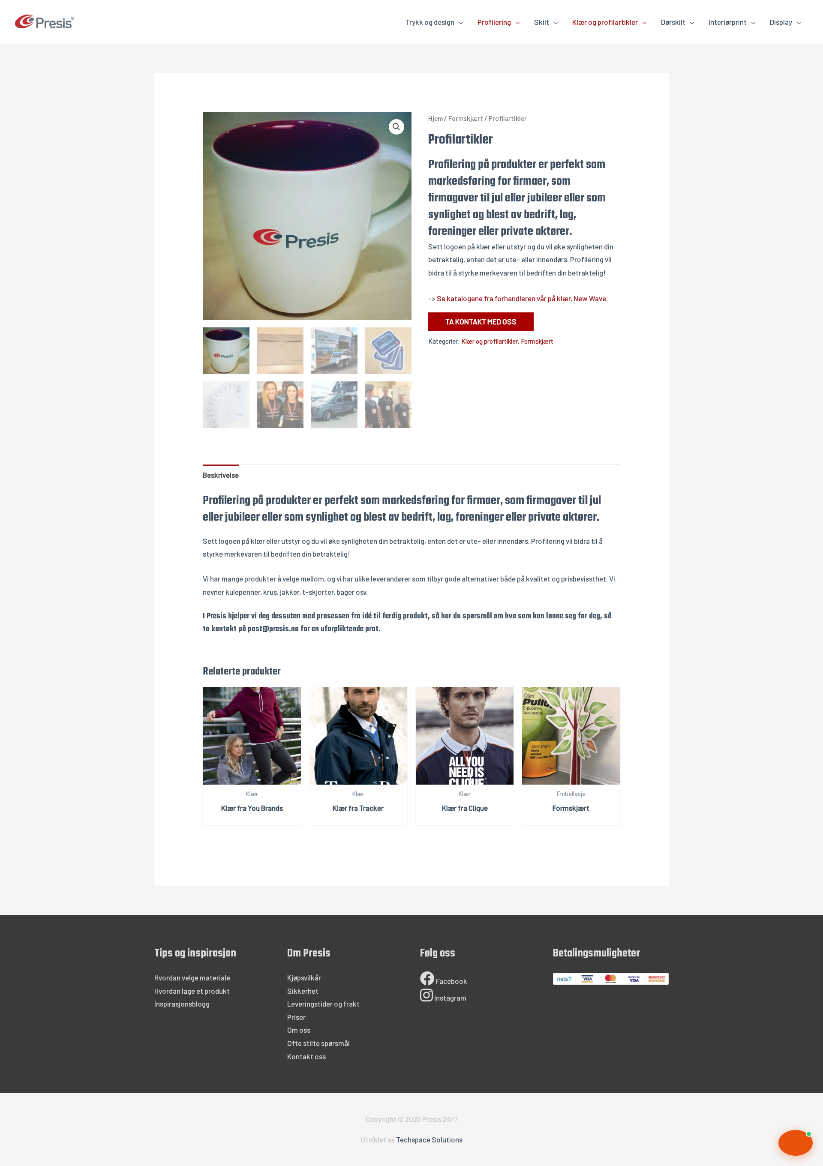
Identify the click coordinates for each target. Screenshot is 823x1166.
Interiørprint (728, 22)
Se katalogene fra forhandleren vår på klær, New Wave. (522, 298)
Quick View (252, 776)
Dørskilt (673, 22)
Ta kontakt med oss (481, 321)
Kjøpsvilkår (304, 977)
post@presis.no (273, 629)
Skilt (541, 22)
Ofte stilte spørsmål (318, 1043)
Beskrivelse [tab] (221, 475)
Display (781, 22)
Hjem (435, 118)
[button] (396, 127)
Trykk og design (429, 22)
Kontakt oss (306, 1056)
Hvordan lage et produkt (192, 990)
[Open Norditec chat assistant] (795, 1143)
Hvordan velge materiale (192, 977)
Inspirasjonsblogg (182, 1003)
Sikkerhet (302, 990)
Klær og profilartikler (605, 22)
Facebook (451, 981)
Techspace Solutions (429, 1139)
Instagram (449, 997)
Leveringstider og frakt (323, 1003)
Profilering (494, 22)
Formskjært (465, 118)
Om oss (298, 1029)
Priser (296, 1017)
